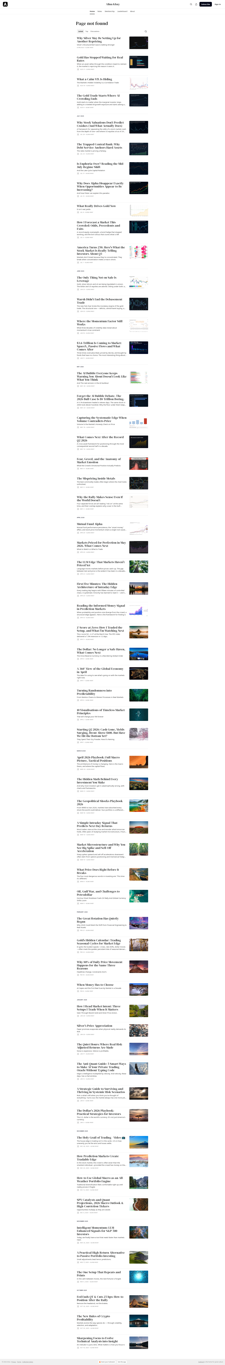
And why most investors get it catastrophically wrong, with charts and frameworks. (100, 787)
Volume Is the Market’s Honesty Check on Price (96, 424)
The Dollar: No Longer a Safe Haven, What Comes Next (101, 651)
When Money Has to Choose (95, 984)
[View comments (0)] (94, 110)
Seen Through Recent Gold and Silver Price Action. (97, 1013)
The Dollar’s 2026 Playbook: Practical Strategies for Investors (99, 1112)
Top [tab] (86, 31)
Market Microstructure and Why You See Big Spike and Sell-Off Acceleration (101, 848)
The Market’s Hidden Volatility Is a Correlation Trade (98, 82)
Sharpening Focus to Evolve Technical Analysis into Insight (97, 1340)
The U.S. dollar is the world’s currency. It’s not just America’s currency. (101, 1118)
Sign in (218, 4)
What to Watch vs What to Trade (90, 549)
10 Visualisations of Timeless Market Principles (101, 711)
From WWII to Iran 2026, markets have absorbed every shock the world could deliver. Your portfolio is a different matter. (100, 808)
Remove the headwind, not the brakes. (92, 1303)
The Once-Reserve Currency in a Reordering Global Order (100, 656)
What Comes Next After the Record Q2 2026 (100, 439)
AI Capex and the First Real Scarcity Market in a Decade (99, 988)
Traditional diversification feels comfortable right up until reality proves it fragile (100, 1185)
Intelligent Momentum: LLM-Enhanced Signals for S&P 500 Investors (97, 1231)
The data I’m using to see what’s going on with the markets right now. (100, 676)
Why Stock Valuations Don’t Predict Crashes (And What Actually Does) (100, 124)
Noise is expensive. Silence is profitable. (93, 1051)
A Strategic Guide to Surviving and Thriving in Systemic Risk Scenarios (101, 1090)
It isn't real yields (83, 209)
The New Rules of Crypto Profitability (93, 1318)
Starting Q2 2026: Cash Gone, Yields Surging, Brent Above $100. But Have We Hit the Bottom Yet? (101, 733)
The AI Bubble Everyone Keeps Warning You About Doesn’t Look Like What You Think (102, 376)
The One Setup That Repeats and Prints (99, 1274)
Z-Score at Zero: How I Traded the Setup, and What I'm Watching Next (100, 629)
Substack (201, 1362)
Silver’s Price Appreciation (94, 1025)
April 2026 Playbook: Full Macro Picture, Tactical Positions (98, 759)
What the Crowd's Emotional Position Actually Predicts (99, 465)
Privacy (13, 1362)
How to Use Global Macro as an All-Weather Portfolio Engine (100, 1179)
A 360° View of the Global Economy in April (100, 670)
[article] (112, 44)
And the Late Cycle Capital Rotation (91, 170)
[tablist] (89, 31)
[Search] (191, 4)
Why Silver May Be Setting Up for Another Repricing (99, 40)
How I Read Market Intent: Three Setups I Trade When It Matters (98, 1008)
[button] (92, 11)
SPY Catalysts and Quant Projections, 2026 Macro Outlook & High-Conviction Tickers (100, 1203)
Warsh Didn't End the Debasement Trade (99, 301)
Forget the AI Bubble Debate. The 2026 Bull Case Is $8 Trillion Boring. (100, 397)
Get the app (122, 1362)
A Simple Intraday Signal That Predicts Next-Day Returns (97, 824)
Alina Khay (89, 47)
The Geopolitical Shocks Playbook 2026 (100, 802)
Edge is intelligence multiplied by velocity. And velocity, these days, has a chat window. (101, 1074)
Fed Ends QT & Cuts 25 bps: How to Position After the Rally (100, 1298)
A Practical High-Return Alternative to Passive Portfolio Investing (101, 1254)
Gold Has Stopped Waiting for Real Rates (100, 59)
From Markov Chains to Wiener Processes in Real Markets (100, 697)
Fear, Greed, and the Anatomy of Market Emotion (99, 460)
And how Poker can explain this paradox (93, 193)
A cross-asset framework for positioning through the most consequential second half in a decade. (100, 445)
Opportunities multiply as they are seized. (94, 1209)
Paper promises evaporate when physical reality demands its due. (101, 1030)
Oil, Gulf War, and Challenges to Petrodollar (98, 893)
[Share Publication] (196, 4)
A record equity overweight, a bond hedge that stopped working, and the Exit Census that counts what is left (99, 233)
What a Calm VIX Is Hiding (94, 79)
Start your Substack (108, 1362)
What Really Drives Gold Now (96, 206)
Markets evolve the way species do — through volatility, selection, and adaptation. (99, 1324)
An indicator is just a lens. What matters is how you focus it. (101, 1344)
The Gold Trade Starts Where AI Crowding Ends (98, 97)
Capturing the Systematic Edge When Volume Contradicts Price (102, 419)
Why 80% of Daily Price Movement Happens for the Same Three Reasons (99, 965)
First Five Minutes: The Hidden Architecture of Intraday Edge (97, 585)
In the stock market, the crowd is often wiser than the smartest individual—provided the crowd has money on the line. (101, 1164)
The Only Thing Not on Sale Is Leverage (96, 279)
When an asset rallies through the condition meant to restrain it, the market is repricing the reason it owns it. (101, 65)
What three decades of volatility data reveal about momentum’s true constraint (97, 329)
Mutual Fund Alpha (89, 524)
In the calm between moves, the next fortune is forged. (99, 1279)
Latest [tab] (80, 31)
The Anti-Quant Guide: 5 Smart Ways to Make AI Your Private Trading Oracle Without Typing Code (101, 1067)
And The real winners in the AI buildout (93, 383)
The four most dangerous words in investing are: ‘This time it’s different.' (100, 877)
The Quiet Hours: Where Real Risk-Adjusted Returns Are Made (100, 1046)
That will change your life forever (90, 716)
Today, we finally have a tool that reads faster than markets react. (100, 1238)
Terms (19, 1362)
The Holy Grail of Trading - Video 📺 (101, 1137)
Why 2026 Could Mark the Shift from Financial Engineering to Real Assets (102, 926)
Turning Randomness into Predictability (94, 692)
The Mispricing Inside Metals (96, 478)
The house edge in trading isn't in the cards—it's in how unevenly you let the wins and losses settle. (99, 1142)
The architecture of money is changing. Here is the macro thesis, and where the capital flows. (100, 765)
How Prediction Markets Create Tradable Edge (98, 1158)
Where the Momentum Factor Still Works (99, 323)
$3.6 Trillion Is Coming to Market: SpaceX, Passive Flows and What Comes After (99, 346)
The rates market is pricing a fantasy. (91, 151)
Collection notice (27, 1362)
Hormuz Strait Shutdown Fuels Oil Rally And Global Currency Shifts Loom (101, 899)
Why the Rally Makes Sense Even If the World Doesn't (100, 499)
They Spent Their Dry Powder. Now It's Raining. (96, 739)
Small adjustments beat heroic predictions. (94, 1259)
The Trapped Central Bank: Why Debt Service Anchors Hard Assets (99, 146)
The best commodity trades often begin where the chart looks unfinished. (102, 483)
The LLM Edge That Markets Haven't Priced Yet (101, 563)
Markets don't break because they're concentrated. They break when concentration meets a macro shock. (99, 258)
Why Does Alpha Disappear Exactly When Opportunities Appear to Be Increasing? (100, 186)
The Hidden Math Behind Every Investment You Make (97, 781)
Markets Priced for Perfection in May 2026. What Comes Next (101, 544)
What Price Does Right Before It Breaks (98, 871)
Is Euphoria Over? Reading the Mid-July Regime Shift (100, 165)
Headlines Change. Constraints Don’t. (92, 972)
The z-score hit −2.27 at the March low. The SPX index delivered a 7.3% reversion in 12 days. (98, 635)
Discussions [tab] (94, 31)
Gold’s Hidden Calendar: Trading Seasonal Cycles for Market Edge (99, 942)
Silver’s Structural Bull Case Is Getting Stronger (96, 45)
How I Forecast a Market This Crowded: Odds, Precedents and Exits (98, 225)
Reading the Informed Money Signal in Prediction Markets (101, 607)
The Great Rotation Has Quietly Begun (98, 920)
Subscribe (205, 4)
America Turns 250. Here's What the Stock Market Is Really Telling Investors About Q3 (101, 250)
